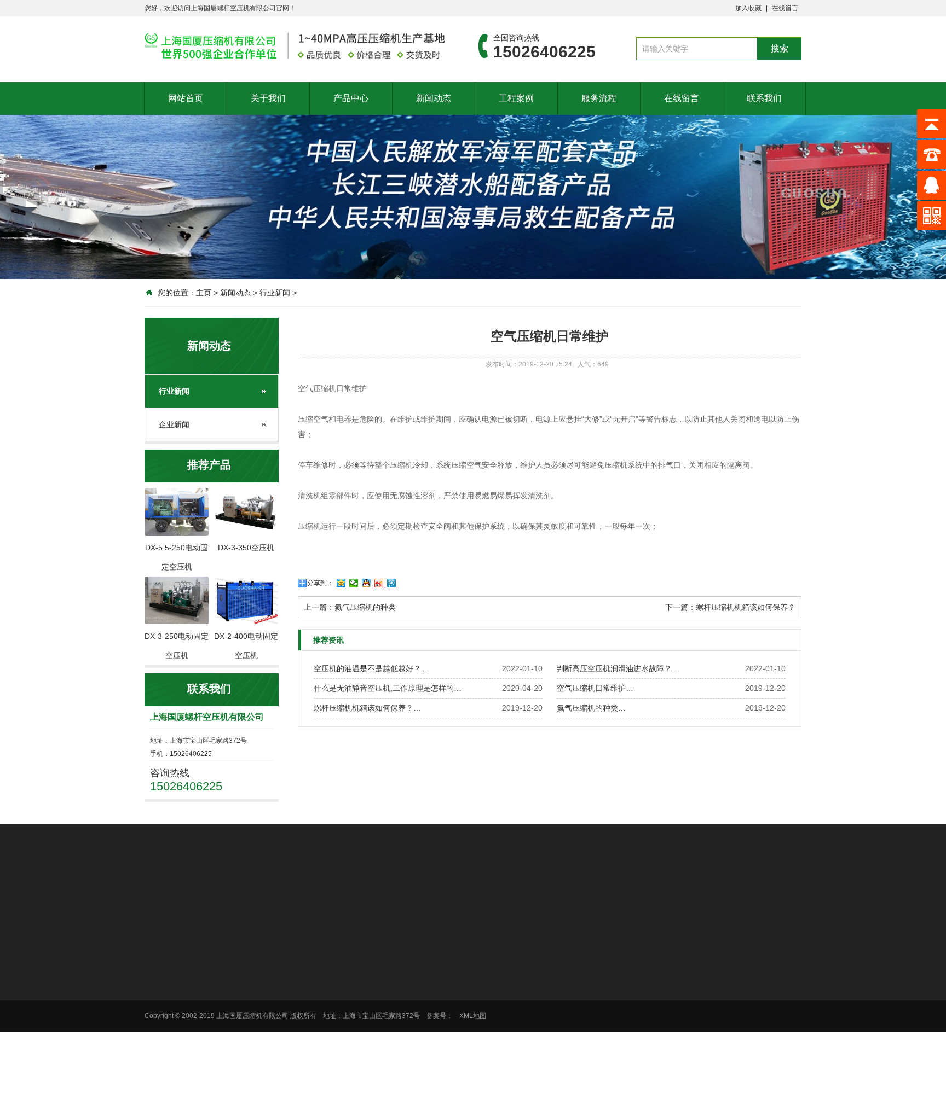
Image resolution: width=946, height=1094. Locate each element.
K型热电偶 (545, 895)
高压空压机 (484, 963)
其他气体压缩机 (491, 1048)
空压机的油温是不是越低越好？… (371, 668)
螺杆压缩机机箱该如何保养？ (745, 607)
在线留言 (785, 8)
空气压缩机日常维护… (595, 688)
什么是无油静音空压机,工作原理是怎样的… (388, 688)
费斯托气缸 (378, 895)
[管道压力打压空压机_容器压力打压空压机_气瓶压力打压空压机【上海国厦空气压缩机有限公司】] (295, 46)
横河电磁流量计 (432, 895)
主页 (203, 292)
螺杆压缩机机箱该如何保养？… (367, 707)
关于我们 (268, 98)
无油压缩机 (484, 991)
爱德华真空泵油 (493, 895)
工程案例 (516, 98)
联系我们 (764, 98)
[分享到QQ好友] (366, 583)
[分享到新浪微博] (379, 583)
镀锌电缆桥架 (328, 895)
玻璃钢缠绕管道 (271, 895)
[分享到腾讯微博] (391, 583)
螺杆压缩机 (484, 1005)
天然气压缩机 (487, 1034)
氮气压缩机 (484, 1019)
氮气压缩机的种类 (365, 607)
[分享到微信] (354, 583)
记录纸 (628, 895)
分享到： (320, 583)
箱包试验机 (667, 895)
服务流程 (598, 98)
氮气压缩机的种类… (591, 707)
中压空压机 (484, 977)
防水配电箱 (590, 895)
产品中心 (350, 98)
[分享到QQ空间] (341, 583)
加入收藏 (748, 8)
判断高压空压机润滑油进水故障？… (618, 668)
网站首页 (185, 98)
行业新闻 (274, 292)
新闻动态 (433, 98)
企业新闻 (174, 424)
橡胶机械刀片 (213, 895)
